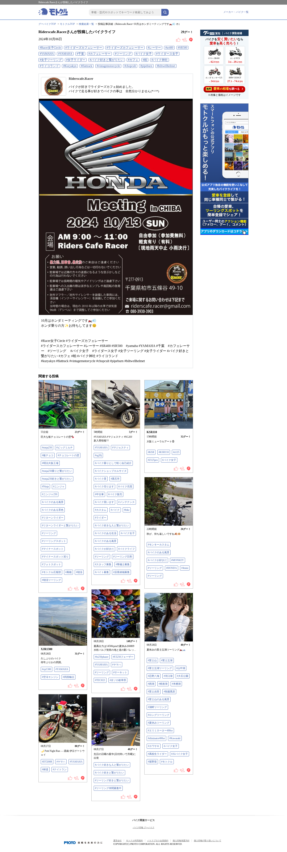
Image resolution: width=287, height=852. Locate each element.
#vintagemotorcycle (108, 66)
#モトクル (166, 761)
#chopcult (130, 66)
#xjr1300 (46, 669)
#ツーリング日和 (122, 556)
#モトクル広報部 (51, 572)
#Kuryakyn (69, 66)
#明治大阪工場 (50, 463)
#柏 (145, 59)
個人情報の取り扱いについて (207, 840)
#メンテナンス (126, 502)
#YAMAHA (47, 53)
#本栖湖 (176, 683)
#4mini (184, 568)
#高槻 (68, 572)
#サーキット (120, 672)
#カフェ (133, 59)
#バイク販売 (115, 494)
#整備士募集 (123, 564)
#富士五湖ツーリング (160, 668)
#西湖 (151, 683)
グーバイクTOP (47, 24)
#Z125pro (153, 460)
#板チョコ (47, 455)
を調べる (223, 88)
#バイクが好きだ (104, 548)
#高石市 (115, 478)
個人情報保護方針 (181, 840)
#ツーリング (123, 53)
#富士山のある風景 (158, 699)
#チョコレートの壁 (68, 455)
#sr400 (169, 47)
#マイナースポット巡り (55, 556)
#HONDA (171, 568)
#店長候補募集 (121, 572)
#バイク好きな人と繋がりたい (112, 525)
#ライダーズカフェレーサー (83, 47)
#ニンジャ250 (49, 494)
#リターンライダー (52, 517)
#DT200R (47, 761)
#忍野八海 (153, 676)
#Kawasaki (174, 738)
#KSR (151, 452)
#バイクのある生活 (105, 533)
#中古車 (99, 494)
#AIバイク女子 (179, 753)
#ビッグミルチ (64, 447)
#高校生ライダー (157, 753)
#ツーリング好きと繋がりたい (112, 780)
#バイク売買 (125, 486)
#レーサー (154, 47)
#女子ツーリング (51, 59)
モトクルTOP (67, 24)
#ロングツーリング (158, 714)
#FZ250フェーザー (123, 656)
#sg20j (98, 455)
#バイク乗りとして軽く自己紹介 (113, 463)
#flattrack (86, 66)
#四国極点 (68, 677)
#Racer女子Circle (50, 47)
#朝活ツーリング (51, 580)
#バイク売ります (104, 486)
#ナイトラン (60, 769)
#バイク (115, 509)
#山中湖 (180, 668)
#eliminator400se (156, 738)
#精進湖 (163, 683)
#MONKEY (177, 560)
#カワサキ (153, 746)
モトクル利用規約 (134, 840)
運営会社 (117, 840)
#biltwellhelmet (166, 66)
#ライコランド (49, 66)
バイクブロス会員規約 (157, 840)
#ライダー (100, 517)
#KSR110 (164, 452)
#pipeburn (146, 66)
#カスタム (100, 509)
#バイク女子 (144, 53)
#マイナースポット (52, 548)
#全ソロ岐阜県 (118, 680)
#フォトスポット (51, 564)
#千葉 (80, 53)
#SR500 (182, 47)
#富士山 (152, 660)
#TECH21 (100, 680)
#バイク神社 (159, 59)
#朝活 (79, 572)
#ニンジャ (59, 486)
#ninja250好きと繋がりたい (57, 478)
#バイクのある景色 (52, 509)
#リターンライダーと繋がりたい (60, 525)
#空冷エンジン (50, 677)
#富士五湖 (166, 660)
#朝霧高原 (169, 691)
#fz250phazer (101, 656)
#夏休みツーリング (158, 722)
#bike (126, 509)
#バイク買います (104, 502)
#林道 (45, 769)
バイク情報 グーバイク (143, 827)
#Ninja (45, 486)
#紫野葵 (152, 761)
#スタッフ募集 (103, 564)
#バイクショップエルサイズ (110, 470)
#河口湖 (168, 676)
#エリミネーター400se (160, 730)
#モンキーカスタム (158, 544)
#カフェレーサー (99, 53)
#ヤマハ (116, 664)
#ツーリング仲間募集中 (108, 788)
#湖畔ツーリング (157, 707)
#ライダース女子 (167, 53)
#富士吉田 (153, 691)
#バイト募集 (102, 572)
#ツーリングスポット (54, 541)
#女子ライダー (75, 59)
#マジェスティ (120, 447)
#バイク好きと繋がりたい (107, 59)
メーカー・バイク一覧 (236, 12)
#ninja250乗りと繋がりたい (57, 470)
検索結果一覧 (86, 24)
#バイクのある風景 (52, 502)
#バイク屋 (100, 478)
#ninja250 (47, 447)
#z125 (176, 452)
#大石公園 (182, 676)
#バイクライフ (126, 548)
